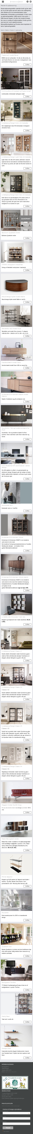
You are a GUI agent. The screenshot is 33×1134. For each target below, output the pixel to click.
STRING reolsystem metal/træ (12, 264)
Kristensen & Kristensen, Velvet (12, 537)
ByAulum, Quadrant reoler (11, 232)
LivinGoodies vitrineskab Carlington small (16, 91)
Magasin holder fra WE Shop (11, 805)
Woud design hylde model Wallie (13, 296)
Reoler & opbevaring (16, 30)
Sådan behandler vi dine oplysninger (11, 1106)
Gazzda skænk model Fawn (11, 362)
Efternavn (5, 1121)
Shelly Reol (6, 1016)
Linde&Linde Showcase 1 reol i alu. (13, 617)
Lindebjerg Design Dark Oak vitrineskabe (16, 195)
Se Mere (27, 64)
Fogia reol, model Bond (10, 55)
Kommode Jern (7, 505)
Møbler (7, 30)
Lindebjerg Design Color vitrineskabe (15, 123)
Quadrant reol (7, 946)
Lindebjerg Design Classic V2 (12, 687)
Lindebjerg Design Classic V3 (12, 726)
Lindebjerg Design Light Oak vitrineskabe (16, 157)
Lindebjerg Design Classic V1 (12, 651)
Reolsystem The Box (9, 982)
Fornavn (4, 1116)
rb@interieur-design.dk (10, 1072)
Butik (2, 30)
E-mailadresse (16, 1111)
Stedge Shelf (6, 1048)
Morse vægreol (7, 877)
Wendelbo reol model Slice (11, 328)
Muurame (5, 912)
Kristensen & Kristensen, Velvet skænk (15, 577)
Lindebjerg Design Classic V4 (12, 766)
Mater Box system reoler (10, 839)
